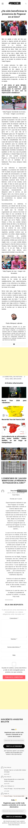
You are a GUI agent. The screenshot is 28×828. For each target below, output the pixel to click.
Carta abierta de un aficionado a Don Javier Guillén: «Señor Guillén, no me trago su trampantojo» (14, 439)
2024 (7, 379)
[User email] (14, 344)
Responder (22, 491)
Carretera (8, 376)
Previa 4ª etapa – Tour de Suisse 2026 (14, 796)
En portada (17, 376)
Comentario (14, 618)
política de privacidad (9, 823)
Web (14, 655)
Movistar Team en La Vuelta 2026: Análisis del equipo (15, 770)
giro (11, 379)
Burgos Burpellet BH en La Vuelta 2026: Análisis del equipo (14, 780)
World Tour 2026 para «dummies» (14, 401)
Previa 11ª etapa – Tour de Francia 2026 (14, 788)
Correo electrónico (14, 647)
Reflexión (17, 379)
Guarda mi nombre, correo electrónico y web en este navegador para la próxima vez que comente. (14, 670)
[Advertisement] (14, 361)
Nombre (14, 639)
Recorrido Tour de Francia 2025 (13, 419)
